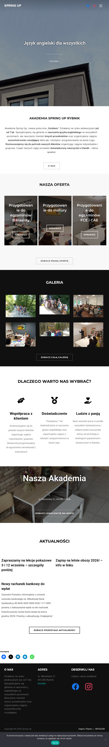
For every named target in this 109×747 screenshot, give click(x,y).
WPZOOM (100, 729)
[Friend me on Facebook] (75, 686)
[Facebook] (87, 5)
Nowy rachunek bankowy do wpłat (23, 586)
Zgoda (55, 743)
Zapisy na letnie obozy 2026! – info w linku (79, 562)
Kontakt (42, 683)
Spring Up (12, 6)
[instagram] (88, 686)
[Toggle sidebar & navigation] (102, 6)
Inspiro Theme (85, 729)
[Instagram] (94, 5)
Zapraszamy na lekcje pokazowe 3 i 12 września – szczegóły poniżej (26, 565)
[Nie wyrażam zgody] (105, 739)
